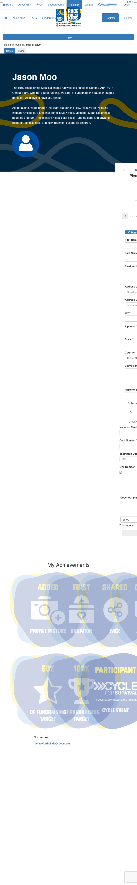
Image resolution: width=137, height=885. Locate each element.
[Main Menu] (1, 2)
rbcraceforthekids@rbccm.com (52, 743)
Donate (9, 50)
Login (68, 37)
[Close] (135, 2)
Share (21, 50)
